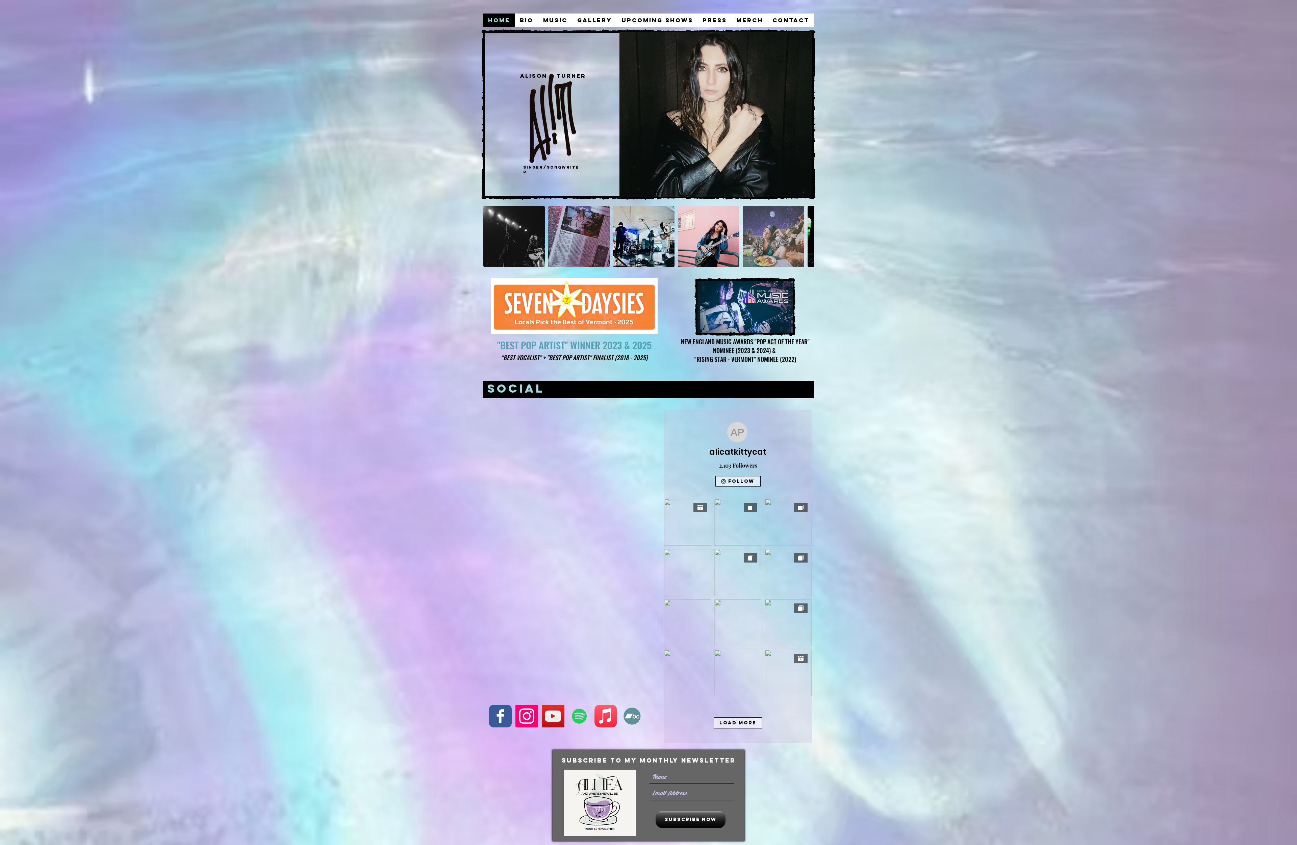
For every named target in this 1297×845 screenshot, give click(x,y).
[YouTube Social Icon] (553, 716)
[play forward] (805, 236)
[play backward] (491, 236)
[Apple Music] (605, 716)
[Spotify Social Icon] (579, 716)
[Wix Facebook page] (500, 716)
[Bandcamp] (632, 716)
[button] (514, 236)
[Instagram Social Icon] (526, 716)
